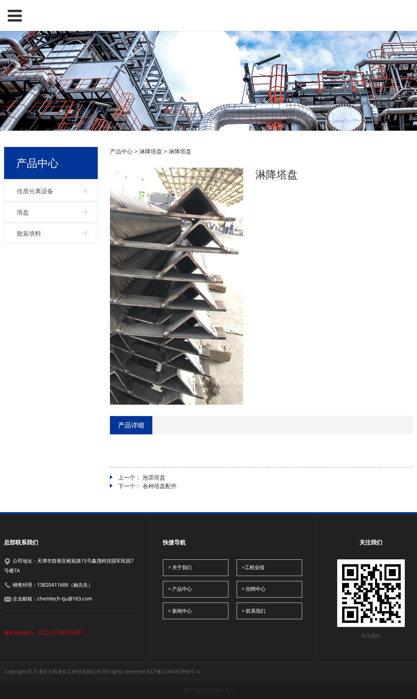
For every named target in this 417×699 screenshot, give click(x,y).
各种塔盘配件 (160, 486)
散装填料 (29, 233)
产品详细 (131, 425)
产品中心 (121, 151)
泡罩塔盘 (154, 477)
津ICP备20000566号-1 (208, 690)
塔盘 (23, 212)
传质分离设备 (35, 191)
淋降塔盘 (150, 151)
